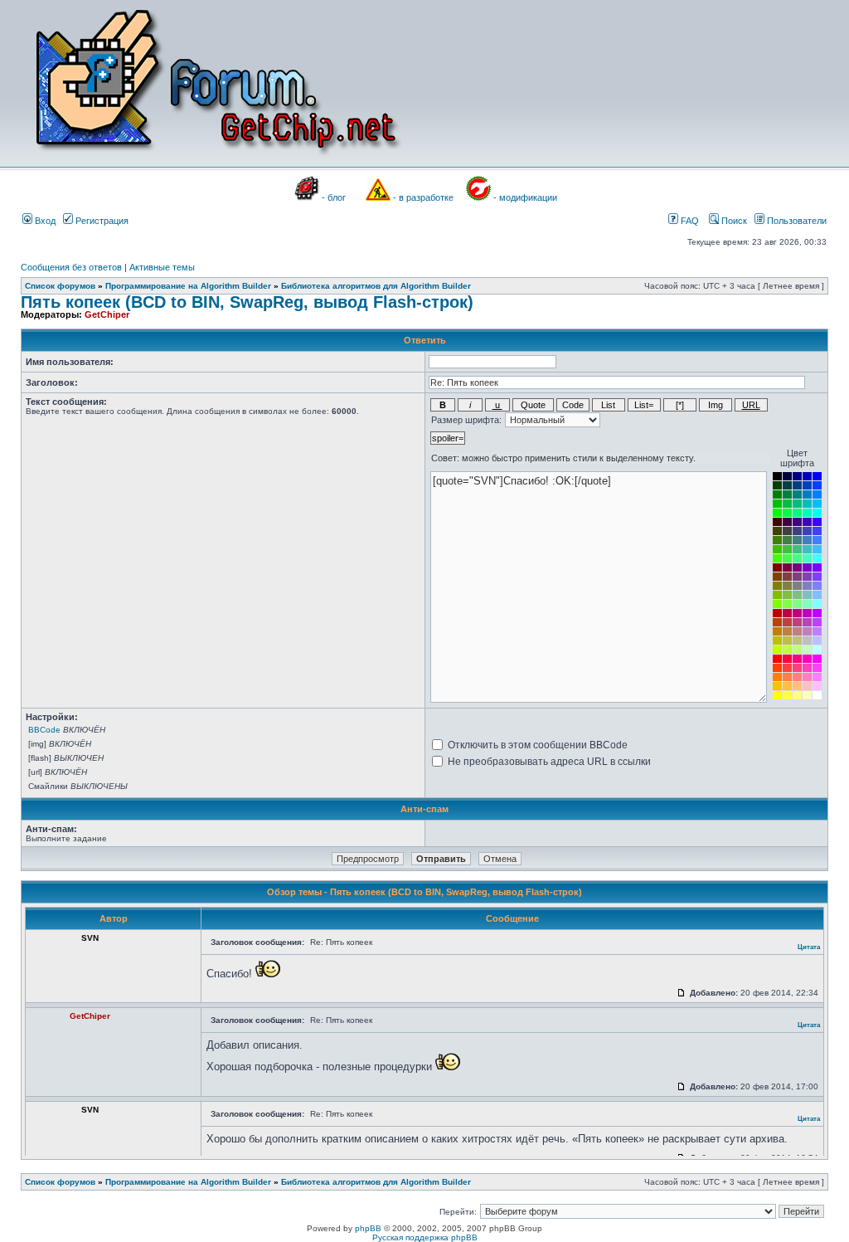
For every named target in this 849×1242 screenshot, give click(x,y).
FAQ (688, 221)
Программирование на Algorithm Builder (188, 285)
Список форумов (60, 285)
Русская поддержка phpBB (425, 1237)
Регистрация (101, 221)
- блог (334, 197)
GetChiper (107, 314)
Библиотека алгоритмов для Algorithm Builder (376, 285)
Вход (44, 221)
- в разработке (423, 197)
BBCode (44, 729)
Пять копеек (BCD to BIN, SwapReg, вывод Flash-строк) (247, 302)
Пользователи (795, 221)
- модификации (525, 197)
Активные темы (162, 267)
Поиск (733, 221)
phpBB (368, 1228)
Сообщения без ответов (71, 267)
